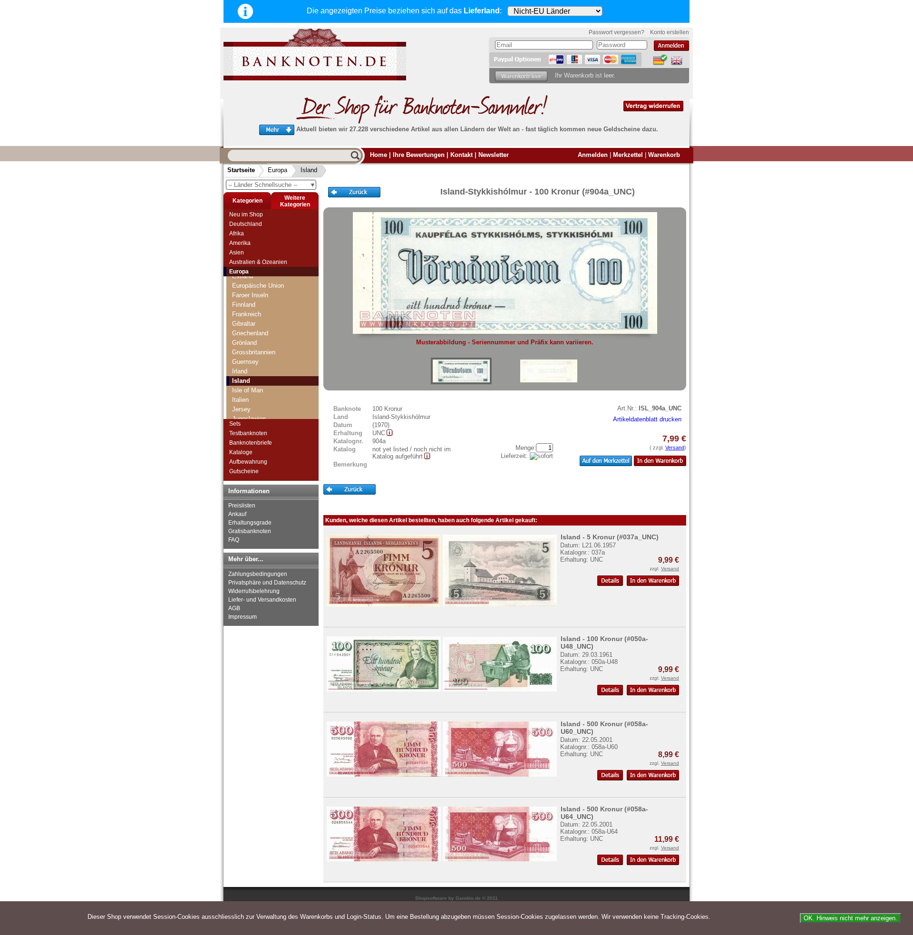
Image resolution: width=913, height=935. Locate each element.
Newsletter (493, 154)
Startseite (241, 170)
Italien (240, 399)
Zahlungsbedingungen (257, 574)
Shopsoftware (431, 898)
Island (309, 170)
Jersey (241, 409)
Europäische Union (258, 285)
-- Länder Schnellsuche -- (272, 184)
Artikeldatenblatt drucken (647, 419)
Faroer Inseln (250, 295)
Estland (242, 276)
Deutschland (245, 224)
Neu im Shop (246, 214)
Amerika (240, 243)
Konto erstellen (669, 32)
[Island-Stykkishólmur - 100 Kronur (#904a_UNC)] (461, 371)
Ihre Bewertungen (419, 154)
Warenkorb (664, 154)
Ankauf (237, 514)
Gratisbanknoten (249, 531)
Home (378, 154)
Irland (239, 371)
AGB (234, 608)
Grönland (244, 342)
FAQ (233, 539)
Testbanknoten (248, 433)
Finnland (243, 304)
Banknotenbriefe (250, 442)
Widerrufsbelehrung (254, 591)
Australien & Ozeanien (258, 262)
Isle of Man (247, 390)
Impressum (242, 617)
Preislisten (241, 505)
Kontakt (461, 154)
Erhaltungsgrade (250, 522)
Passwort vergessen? (616, 32)
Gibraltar (243, 323)
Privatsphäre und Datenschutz (267, 582)
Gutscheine (244, 471)
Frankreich (246, 314)
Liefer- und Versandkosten (262, 599)
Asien (236, 252)
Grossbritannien (253, 352)
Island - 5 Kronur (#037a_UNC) (610, 537)
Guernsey (245, 361)
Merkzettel (628, 154)
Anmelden (593, 154)
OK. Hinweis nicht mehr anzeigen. (850, 918)
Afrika (236, 233)
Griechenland (250, 333)
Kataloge (241, 452)
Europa (277, 170)
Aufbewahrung (248, 461)
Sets (235, 423)
